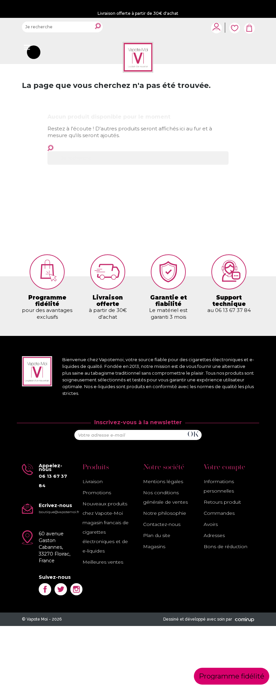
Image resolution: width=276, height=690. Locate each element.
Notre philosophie (164, 513)
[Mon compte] (216, 26)
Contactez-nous (161, 524)
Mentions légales (163, 481)
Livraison (92, 481)
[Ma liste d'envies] (234, 24)
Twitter (61, 589)
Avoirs (211, 524)
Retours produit (222, 502)
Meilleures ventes (102, 562)
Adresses (214, 535)
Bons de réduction (225, 546)
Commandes (219, 513)
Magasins (154, 546)
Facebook (45, 589)
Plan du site (156, 535)
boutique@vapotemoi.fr (59, 512)
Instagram (76, 589)
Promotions (96, 493)
